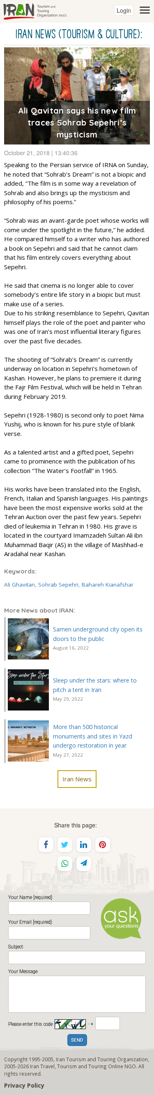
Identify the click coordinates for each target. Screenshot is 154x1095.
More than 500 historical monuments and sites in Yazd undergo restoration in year (92, 736)
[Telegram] (83, 863)
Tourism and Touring (82, 1066)
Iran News (77, 779)
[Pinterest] (102, 844)
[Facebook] (46, 844)
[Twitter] (64, 844)
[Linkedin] (83, 844)
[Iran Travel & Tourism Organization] (35, 10)
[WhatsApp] (64, 863)
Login (124, 10)
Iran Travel (42, 1066)
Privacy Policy (24, 1085)
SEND (77, 1040)
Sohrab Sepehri (58, 584)
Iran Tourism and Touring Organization (102, 1059)
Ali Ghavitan (19, 584)
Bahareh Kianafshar (107, 584)
